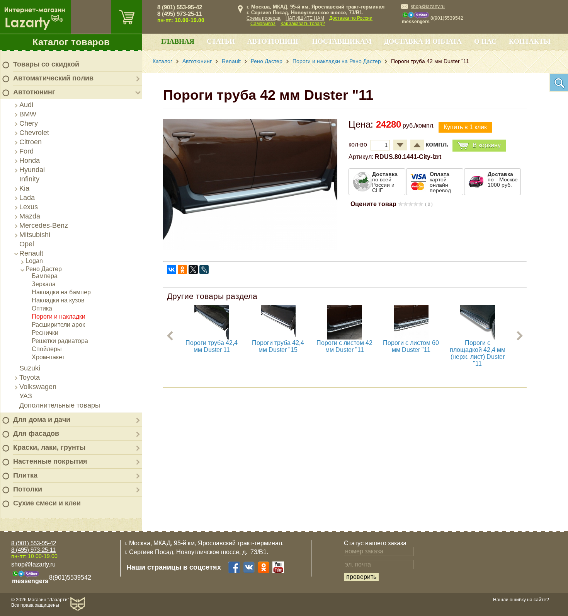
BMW (27, 114)
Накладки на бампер (61, 292)
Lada (27, 197)
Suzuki (29, 368)
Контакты (530, 41)
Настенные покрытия (50, 461)
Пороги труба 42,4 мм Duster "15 (278, 346)
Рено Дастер (44, 269)
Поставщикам (342, 41)
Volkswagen (37, 387)
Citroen (30, 142)
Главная (177, 41)
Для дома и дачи (41, 419)
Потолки (27, 489)
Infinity (29, 179)
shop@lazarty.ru (428, 6)
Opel (26, 244)
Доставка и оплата (423, 41)
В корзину (487, 145)
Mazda (29, 216)
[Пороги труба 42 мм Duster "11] (250, 248)
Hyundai (32, 170)
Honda (29, 160)
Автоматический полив (53, 78)
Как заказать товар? (303, 23)
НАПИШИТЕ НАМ (305, 18)
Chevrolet (34, 133)
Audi (26, 105)
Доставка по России (350, 18)
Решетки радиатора (60, 341)
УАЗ (25, 396)
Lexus (28, 207)
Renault (31, 253)
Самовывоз (262, 23)
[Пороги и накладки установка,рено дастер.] (211, 337)
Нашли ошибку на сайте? (521, 599)
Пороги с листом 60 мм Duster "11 (411, 346)
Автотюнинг (34, 92)
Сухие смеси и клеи (47, 503)
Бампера (45, 276)
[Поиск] (558, 82)
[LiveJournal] (204, 269)
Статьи (221, 41)
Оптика (42, 308)
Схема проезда (264, 18)
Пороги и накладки (58, 316)
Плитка (25, 475)
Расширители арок (58, 324)
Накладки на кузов (58, 300)
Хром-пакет (48, 357)
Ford (26, 151)
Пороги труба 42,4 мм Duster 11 (211, 346)
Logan (34, 261)
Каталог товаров (71, 42)
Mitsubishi (34, 235)
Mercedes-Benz (43, 225)
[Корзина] (126, 17)
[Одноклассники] (182, 269)
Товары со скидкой (46, 64)
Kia (24, 188)
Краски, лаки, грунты (49, 447)
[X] (193, 269)
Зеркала (44, 284)
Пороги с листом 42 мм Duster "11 (344, 346)
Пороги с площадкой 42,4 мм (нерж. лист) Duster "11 (477, 353)
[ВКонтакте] (171, 269)
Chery (28, 123)
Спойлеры (47, 349)
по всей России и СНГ (385, 182)
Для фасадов (36, 433)
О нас (485, 41)
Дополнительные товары (59, 405)
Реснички (45, 332)
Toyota (29, 377)
